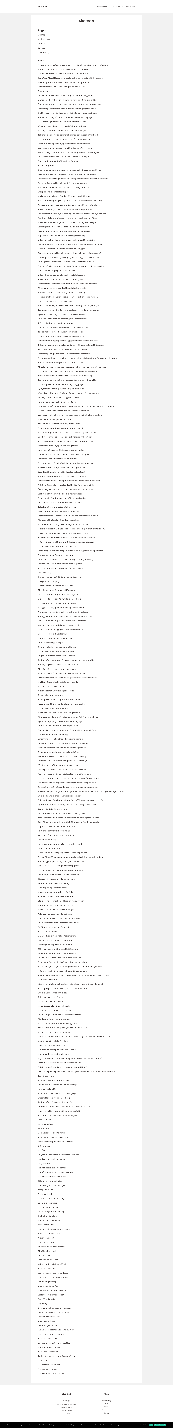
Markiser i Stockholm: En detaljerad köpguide (58, 682)
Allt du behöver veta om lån (50, 695)
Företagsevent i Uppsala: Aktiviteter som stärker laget (62, 130)
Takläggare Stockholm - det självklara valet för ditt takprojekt (65, 616)
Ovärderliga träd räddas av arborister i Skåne (58, 874)
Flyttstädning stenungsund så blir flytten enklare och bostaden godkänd (70, 244)
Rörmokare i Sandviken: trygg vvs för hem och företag (62, 476)
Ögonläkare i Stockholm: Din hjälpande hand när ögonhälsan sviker (68, 804)
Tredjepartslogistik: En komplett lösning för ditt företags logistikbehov (69, 817)
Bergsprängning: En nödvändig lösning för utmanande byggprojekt (68, 787)
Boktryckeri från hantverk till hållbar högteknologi (60, 494)
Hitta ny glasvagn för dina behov (52, 887)
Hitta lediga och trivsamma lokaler (53, 1277)
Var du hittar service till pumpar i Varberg (56, 905)
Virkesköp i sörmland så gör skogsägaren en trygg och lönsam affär (68, 257)
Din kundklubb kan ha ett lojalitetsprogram (57, 936)
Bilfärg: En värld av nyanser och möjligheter (57, 647)
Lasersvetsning (44, 572)
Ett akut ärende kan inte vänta (51, 1133)
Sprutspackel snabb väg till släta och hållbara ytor (60, 362)
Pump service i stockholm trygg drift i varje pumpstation (63, 183)
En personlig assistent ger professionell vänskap (59, 1014)
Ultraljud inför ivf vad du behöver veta (55, 301)
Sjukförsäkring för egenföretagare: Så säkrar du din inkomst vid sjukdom (70, 857)
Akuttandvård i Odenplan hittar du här (55, 1102)
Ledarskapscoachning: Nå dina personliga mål (58, 594)
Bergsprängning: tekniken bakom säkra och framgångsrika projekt (67, 108)
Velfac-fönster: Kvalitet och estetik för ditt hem (59, 511)
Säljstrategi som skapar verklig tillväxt (55, 419)
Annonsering (102, 6)
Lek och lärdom (45, 1119)
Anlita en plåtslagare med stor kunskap (55, 1141)
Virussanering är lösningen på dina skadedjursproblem (62, 852)
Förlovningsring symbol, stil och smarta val (57, 402)
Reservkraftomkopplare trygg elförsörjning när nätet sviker (64, 143)
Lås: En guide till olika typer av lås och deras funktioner (62, 769)
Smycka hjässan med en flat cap (52, 993)
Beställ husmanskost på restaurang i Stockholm (59, 1063)
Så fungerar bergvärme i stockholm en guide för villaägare (64, 157)
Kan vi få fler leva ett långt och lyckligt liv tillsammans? (62, 1028)
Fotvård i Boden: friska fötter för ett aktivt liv (57, 459)
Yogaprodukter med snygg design (53, 1273)
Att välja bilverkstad (47, 1251)
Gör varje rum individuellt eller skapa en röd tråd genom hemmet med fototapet (74, 1036)
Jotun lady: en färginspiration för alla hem (56, 270)
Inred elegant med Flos (48, 1286)
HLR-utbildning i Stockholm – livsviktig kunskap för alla (62, 122)
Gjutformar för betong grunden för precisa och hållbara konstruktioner (70, 170)
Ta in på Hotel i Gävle (47, 931)
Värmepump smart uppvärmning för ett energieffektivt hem (65, 148)
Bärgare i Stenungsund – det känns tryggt (56, 879)
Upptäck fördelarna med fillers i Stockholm (57, 826)
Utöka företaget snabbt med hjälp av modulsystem (61, 901)
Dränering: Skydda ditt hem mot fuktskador (57, 603)
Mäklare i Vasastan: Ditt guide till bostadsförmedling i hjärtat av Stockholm (71, 529)
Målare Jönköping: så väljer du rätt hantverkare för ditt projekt (66, 117)
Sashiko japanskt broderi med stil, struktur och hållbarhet (63, 227)
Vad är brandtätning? (47, 839)
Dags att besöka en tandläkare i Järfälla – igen (59, 918)
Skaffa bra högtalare (47, 1216)
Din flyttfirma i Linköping (48, 581)
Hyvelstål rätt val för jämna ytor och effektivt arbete (61, 314)
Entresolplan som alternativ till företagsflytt (57, 1093)
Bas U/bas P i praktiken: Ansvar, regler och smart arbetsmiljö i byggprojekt (71, 78)
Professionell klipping (47, 1369)
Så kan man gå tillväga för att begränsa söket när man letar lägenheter (70, 966)
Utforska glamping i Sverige (50, 642)
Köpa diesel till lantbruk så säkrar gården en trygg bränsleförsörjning (68, 393)
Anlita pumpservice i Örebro (50, 997)
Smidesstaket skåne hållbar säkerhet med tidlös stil (61, 336)
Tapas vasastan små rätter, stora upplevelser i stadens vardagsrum (69, 310)
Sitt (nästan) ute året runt (49, 1220)
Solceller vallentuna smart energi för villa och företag (61, 292)
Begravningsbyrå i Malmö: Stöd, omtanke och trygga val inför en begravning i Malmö (76, 406)
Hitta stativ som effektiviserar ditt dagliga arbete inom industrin (66, 542)
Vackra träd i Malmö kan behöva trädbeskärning (59, 957)
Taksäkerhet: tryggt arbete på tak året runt (57, 507)
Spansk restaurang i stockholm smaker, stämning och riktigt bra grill (68, 305)
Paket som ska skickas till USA (51, 1373)
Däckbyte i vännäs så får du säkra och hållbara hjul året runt (65, 437)
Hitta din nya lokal (46, 1242)
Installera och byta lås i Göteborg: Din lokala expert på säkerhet (66, 537)
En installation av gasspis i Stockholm (54, 1010)
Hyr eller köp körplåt (47, 1089)
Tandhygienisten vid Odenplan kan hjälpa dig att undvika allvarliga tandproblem (74, 975)
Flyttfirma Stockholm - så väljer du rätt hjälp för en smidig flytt (66, 485)
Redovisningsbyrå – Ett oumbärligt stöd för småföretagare (64, 774)
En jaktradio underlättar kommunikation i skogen (59, 796)
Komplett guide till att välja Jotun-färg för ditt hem (60, 568)
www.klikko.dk (68, 1414)
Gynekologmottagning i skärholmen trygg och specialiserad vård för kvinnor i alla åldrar (77, 358)
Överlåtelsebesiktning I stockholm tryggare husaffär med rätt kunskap (69, 104)
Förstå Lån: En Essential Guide (51, 686)
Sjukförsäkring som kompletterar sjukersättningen (60, 870)
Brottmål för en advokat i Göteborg (54, 1098)
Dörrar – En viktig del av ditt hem (52, 809)
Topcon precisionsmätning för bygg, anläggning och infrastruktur (67, 380)
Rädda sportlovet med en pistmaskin (54, 1019)
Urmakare (42, 1360)
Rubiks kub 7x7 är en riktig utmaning (54, 1080)
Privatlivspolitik (160, 1425)
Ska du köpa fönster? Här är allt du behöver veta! (60, 577)
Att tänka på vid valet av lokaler (52, 1246)
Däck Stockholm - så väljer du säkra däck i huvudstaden (63, 327)
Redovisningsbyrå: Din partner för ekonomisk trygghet (62, 673)
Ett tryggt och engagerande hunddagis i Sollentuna (61, 607)
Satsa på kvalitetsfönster (49, 1233)
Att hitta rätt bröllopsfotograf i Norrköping (57, 669)
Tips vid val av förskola (48, 1351)
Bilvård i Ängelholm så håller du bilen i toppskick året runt (63, 410)
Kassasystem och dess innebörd (52, 1290)
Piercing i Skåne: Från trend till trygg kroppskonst (59, 397)
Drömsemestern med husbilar (51, 1001)
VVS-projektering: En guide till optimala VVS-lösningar (62, 621)
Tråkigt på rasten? (46, 1189)
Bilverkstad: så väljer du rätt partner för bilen (58, 161)
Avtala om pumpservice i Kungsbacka (55, 914)
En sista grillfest (45, 1194)
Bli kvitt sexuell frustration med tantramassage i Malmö (62, 1067)
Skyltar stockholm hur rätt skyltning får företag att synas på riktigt (67, 100)
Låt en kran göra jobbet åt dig (51, 1211)
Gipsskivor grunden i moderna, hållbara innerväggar (61, 248)
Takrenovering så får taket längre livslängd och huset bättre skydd (68, 135)
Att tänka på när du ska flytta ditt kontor (56, 835)
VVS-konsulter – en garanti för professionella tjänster (62, 813)
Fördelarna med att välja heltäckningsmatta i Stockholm (63, 524)
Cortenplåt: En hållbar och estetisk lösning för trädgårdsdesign (66, 559)
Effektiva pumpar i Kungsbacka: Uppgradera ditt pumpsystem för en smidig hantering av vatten (81, 791)
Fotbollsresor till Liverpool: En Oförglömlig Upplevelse (61, 704)
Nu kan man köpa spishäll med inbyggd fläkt (58, 1023)
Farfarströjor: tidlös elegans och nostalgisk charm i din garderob (67, 782)
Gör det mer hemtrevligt (49, 1365)
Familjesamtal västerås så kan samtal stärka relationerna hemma (67, 283)
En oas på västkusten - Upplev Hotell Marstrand (59, 699)
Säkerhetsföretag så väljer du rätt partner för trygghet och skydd (67, 222)
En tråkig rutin (44, 1150)
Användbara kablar (46, 1225)
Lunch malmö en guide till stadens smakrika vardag (61, 450)
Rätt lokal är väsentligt (48, 1260)
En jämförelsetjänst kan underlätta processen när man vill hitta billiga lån (70, 1058)
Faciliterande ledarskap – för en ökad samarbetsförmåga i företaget (69, 778)
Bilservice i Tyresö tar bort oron (52, 1045)
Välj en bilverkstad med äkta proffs (53, 1347)
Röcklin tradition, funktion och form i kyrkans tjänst (60, 279)
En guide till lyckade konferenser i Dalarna (56, 655)
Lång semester (44, 1163)
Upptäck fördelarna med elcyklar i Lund (55, 638)
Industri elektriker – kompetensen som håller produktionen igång (66, 240)
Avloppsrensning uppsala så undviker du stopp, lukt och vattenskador (69, 205)
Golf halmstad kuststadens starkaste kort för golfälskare (63, 73)
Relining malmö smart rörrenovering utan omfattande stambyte (67, 262)
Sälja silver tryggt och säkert (50, 1181)
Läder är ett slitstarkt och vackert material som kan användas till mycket (70, 984)
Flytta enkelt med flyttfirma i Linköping (55, 940)
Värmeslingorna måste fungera (52, 1185)
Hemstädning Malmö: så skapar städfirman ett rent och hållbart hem (69, 480)
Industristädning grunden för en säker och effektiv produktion (65, 209)
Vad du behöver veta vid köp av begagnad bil (58, 625)
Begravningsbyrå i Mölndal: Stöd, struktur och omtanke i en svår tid (68, 515)
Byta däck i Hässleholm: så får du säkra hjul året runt (61, 472)
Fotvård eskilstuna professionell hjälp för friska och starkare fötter (67, 218)
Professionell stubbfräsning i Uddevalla (55, 555)
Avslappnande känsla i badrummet (53, 1312)
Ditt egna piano (45, 1146)
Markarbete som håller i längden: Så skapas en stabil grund (64, 196)
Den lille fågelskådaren (48, 1325)
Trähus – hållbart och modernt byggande (56, 323)
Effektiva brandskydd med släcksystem (55, 585)
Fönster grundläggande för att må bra (55, 944)
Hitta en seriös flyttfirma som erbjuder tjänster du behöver (64, 971)
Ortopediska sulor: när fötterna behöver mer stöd (60, 502)
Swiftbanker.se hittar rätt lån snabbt (54, 927)
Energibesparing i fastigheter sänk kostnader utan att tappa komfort (69, 371)
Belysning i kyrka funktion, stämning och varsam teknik (62, 318)
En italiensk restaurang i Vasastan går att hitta (58, 923)
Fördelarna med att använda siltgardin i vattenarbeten (62, 288)
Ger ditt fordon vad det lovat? (51, 1334)
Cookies (120, 6)
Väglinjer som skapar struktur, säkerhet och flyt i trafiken (63, 69)
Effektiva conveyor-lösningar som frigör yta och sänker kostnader (67, 113)
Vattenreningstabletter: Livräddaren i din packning (60, 739)
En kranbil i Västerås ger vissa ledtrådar (55, 896)
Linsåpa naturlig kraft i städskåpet (53, 192)
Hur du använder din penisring (51, 1159)
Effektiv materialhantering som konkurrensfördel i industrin (64, 533)
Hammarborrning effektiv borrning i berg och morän (61, 87)
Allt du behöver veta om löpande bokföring (57, 546)
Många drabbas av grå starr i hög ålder (55, 892)
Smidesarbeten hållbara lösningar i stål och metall (60, 428)
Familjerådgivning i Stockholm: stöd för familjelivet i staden (64, 353)
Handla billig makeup (47, 1281)
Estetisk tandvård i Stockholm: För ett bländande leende (63, 743)
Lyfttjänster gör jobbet (48, 1207)
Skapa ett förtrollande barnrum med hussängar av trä (62, 747)
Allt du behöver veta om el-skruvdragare (56, 651)
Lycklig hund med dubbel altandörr (53, 1054)
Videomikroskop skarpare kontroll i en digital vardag (61, 275)
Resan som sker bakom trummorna (54, 1032)
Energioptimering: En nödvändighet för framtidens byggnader (65, 463)
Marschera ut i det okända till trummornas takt (59, 1111)
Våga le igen (43, 1303)
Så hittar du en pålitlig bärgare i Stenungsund (58, 765)
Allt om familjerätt (46, 1238)
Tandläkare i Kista (46, 1076)
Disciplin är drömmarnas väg (51, 1198)
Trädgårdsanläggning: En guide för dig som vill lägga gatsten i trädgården (71, 345)
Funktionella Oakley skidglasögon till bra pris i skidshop (62, 962)
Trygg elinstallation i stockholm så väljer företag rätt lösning (65, 375)
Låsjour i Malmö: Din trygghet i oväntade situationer (61, 629)
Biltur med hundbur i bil (48, 979)
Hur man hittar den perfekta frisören (54, 1229)
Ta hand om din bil (46, 1268)
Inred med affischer (47, 1321)
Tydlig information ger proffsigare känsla (56, 1356)
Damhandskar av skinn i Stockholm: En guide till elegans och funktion (68, 730)
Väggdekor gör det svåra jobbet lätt (54, 1343)
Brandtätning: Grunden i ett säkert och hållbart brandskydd (64, 139)
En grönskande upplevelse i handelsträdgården (59, 752)
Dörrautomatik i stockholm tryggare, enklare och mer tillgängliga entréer (70, 253)
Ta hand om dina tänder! (49, 1338)
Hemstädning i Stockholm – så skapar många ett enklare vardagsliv (68, 152)
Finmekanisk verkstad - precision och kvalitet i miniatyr (62, 756)
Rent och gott (44, 1128)
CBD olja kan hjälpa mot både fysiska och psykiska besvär (64, 1106)
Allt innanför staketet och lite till (52, 1176)
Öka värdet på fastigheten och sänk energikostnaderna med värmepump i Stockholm (76, 1071)
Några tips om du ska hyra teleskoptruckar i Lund (60, 844)
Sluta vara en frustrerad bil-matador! (54, 1308)
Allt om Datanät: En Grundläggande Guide (56, 691)
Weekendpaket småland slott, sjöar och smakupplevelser (63, 82)
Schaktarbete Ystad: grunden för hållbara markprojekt (62, 498)
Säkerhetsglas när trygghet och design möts (58, 445)
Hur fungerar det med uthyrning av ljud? (56, 1330)
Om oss (112, 6)
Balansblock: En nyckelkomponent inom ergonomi (60, 564)
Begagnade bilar (45, 91)
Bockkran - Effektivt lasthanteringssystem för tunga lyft (63, 761)
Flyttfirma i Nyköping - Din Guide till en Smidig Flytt (60, 721)
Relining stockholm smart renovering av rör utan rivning (63, 349)
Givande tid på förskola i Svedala (53, 1041)
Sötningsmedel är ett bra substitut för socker (58, 949)
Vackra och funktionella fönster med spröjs (57, 1084)
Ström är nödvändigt (47, 1203)
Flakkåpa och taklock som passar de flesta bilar (59, 953)
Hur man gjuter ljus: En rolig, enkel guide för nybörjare (61, 861)
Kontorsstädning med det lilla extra (53, 1137)
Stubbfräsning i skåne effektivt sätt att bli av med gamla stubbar (67, 432)
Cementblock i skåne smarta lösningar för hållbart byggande (65, 95)
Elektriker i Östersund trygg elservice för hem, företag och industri (67, 174)
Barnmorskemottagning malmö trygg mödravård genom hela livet (68, 340)
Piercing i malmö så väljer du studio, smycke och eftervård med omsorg (70, 297)
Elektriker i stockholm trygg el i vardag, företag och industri (64, 231)
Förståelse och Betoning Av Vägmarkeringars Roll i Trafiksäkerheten (68, 717)
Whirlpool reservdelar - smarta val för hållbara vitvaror (62, 126)
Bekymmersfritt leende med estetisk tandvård (58, 1154)
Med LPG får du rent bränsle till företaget (56, 909)
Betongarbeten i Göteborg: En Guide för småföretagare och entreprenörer (71, 800)
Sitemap (41, 35)
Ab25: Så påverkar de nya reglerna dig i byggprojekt (61, 384)
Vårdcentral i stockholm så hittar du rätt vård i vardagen (63, 454)
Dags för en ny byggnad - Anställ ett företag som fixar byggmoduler (68, 822)
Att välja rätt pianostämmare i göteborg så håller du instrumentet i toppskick (72, 367)
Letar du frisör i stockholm (49, 848)
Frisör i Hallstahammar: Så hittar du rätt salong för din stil (63, 187)
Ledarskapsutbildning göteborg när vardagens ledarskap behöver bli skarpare (73, 178)
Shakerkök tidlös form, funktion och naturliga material (62, 467)
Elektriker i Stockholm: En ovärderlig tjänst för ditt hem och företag (67, 677)
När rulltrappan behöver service (52, 1168)
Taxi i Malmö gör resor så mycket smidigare (57, 1115)
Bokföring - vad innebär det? (51, 1295)
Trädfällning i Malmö (47, 165)
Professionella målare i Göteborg (53, 734)
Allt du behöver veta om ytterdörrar (54, 708)
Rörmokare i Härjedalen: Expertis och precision (58, 520)
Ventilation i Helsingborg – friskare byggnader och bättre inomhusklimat (70, 415)
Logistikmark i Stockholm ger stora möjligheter (58, 866)
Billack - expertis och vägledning (52, 634)
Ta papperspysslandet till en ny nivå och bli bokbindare (62, 988)
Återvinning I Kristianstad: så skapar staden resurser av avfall (65, 489)
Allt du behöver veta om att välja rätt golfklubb (59, 712)
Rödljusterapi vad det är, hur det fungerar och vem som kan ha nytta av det (72, 213)
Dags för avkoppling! (47, 1299)
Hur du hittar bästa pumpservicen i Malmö (57, 1049)
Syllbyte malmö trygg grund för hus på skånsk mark (61, 389)
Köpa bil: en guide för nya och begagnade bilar (59, 424)
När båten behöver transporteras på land (56, 1172)
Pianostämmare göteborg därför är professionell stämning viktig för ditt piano (73, 65)
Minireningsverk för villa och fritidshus (54, 1006)
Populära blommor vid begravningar (54, 831)
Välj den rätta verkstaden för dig (52, 1264)
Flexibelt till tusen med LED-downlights (55, 883)
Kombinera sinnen (46, 1124)
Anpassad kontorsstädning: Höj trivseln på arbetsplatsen (63, 612)
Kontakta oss (130, 6)
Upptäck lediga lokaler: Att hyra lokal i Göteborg (59, 599)
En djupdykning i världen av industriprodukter (58, 726)
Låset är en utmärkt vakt (49, 1316)
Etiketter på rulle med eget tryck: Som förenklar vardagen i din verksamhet (71, 266)
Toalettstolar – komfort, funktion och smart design (60, 332)
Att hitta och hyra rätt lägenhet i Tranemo (56, 590)
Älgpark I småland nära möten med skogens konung (61, 235)
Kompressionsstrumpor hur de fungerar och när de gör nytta (65, 441)
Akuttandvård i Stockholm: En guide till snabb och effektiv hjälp (66, 660)
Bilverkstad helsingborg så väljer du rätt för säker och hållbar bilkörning (70, 200)
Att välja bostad (45, 1255)
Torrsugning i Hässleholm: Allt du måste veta (58, 664)
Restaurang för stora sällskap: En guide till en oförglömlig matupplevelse (70, 550)
